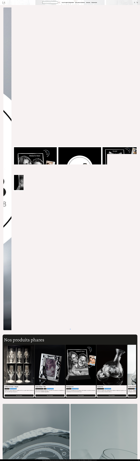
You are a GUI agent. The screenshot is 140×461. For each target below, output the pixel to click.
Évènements (94, 2)
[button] (135, 169)
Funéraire (88, 2)
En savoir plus (94, 460)
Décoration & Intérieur (80, 2)
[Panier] (137, 2)
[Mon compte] (134, 2)
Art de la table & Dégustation (68, 2)
